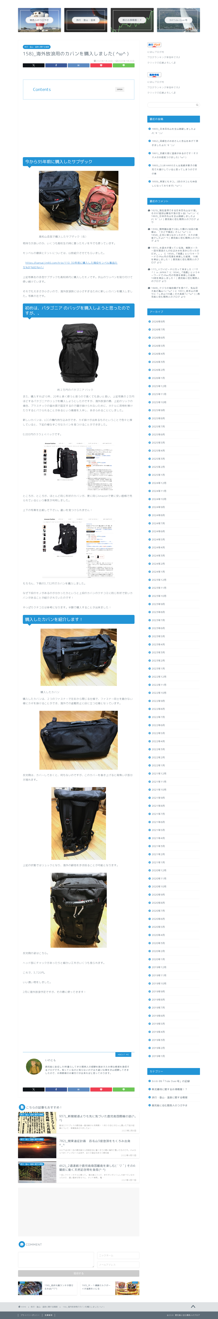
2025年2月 (158, 467)
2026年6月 (158, 337)
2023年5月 (158, 636)
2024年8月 (158, 515)
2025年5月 (158, 442)
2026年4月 (158, 353)
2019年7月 (158, 1007)
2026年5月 (158, 345)
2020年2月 (158, 951)
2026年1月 (158, 378)
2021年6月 (158, 822)
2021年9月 (158, 798)
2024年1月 (158, 571)
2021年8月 (158, 805)
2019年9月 (158, 991)
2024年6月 (158, 531)
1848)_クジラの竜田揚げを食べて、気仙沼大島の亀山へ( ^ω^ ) (174, 289)
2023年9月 (158, 604)
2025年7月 (158, 426)
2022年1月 (158, 765)
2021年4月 (158, 838)
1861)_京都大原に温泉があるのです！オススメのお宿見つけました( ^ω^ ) (175, 155)
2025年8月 (158, 418)
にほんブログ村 (155, 51)
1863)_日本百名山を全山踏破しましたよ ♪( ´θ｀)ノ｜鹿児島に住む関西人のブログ (177, 217)
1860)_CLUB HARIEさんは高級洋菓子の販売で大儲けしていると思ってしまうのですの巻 (174, 169)
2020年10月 (159, 886)
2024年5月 (158, 539)
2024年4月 (158, 547)
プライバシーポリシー (30, 1315)
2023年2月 (158, 660)
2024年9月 (158, 507)
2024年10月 (159, 499)
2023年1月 (158, 668)
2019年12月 (159, 967)
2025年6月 (158, 434)
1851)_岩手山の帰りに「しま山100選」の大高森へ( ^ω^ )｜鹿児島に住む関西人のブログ (175, 293)
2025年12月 (159, 386)
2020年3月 (158, 943)
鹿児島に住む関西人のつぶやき (170, 1105)
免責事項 (48, 1315)
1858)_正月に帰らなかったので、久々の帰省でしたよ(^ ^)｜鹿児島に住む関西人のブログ (175, 237)
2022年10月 (159, 693)
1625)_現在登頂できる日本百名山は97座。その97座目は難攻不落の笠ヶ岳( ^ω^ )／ (174, 212)
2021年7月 (158, 814)
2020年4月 (158, 935)
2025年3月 (158, 458)
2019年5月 (158, 1023)
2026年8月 (158, 321)
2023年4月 (158, 644)
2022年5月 (158, 733)
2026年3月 (158, 362)
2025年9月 (158, 410)
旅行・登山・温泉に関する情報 (36, 47)
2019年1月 (158, 1056)
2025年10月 (159, 402)
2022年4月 (158, 741)
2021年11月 (159, 781)
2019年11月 (159, 975)
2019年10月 (159, 983)
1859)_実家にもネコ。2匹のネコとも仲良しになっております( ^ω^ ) (174, 183)
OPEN (119, 89)
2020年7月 (158, 910)
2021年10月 (159, 789)
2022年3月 (158, 749)
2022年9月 (158, 701)
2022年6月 (158, 725)
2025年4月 (158, 450)
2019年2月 (158, 1048)
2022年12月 (159, 676)
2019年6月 (158, 1015)
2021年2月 (158, 854)
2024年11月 (159, 491)
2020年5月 (158, 927)
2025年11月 (159, 394)
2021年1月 (158, 862)
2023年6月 (158, 628)
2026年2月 (158, 370)
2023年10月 (159, 596)
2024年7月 (158, 523)
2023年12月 (159, 580)
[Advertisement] (79, 128)
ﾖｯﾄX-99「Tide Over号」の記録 (171, 1081)
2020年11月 (159, 878)
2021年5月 (158, 830)
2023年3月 (158, 652)
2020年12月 (159, 870)
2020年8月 (158, 902)
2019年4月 (158, 1032)
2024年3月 (158, 555)
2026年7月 (158, 329)
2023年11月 (159, 588)
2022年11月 (159, 685)
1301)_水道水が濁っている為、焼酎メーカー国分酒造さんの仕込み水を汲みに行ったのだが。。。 (175, 250)
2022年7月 (158, 717)
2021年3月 (158, 846)
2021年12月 (159, 773)
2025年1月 (158, 475)
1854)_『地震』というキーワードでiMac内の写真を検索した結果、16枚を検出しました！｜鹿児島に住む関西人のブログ (175, 258)
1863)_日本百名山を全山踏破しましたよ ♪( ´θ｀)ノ (175, 131)
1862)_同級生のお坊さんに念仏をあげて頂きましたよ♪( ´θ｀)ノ (175, 143)
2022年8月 (158, 709)
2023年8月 (158, 612)
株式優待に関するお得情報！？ (170, 1089)
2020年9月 (158, 894)
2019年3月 (158, 1040)
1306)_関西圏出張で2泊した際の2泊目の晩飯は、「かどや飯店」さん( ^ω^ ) (174, 230)
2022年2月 (158, 757)
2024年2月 (158, 563)
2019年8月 (158, 999)
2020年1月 (158, 959)
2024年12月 (159, 483)
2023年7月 (158, 620)
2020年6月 (158, 919)
